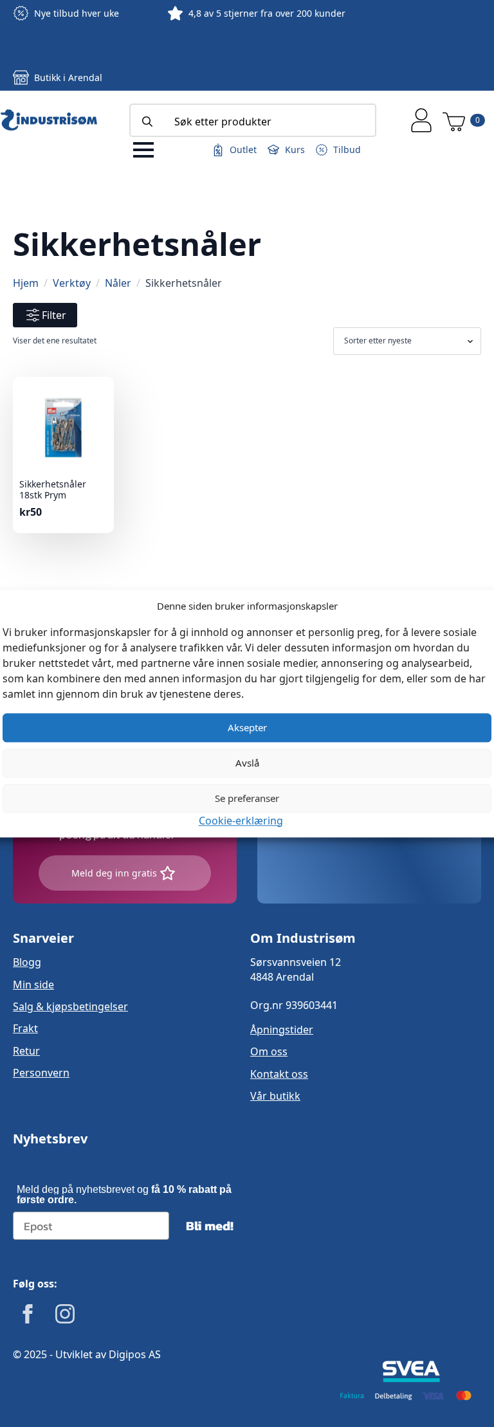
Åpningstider (281, 1030)
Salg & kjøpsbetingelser (70, 1006)
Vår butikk (275, 1096)
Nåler (118, 283)
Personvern (41, 1073)
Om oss (269, 1051)
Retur (26, 1051)
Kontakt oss (279, 1074)
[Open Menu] (143, 150)
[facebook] (27, 1314)
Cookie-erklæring (241, 820)
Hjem (26, 283)
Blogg (27, 962)
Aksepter (247, 727)
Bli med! (209, 1225)
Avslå (247, 762)
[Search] (147, 121)
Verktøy (72, 283)
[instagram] (65, 1314)
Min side (33, 984)
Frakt (25, 1028)
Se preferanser (247, 798)
